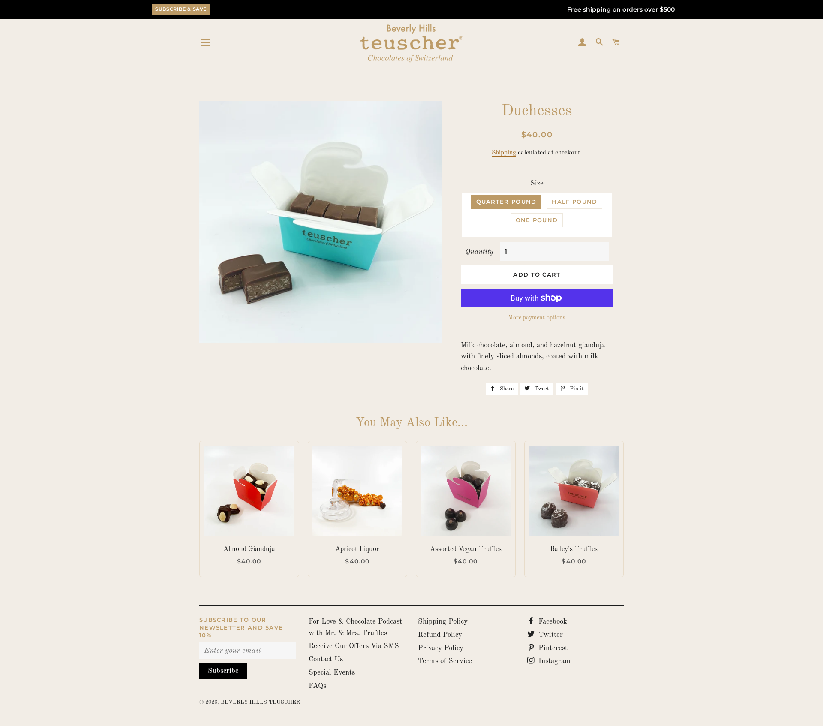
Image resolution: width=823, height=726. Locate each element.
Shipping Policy (443, 621)
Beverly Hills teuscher (260, 702)
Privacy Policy (440, 648)
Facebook (551, 621)
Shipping (504, 152)
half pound (574, 201)
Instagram (553, 661)
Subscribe (223, 671)
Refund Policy (440, 635)
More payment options (536, 318)
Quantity (479, 252)
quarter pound (506, 201)
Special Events (332, 672)
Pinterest (552, 648)
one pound (537, 220)
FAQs (317, 686)
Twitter (549, 635)
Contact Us (326, 659)
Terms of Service (445, 661)
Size (537, 183)
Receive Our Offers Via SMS (354, 646)
